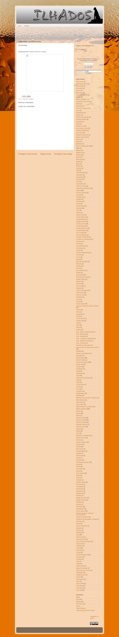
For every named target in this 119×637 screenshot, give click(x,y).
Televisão (79, 550)
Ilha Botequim (80, 358)
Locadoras (79, 391)
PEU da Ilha (79, 455)
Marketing (79, 395)
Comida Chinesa (81, 221)
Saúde (78, 523)
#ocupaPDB (79, 86)
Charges (78, 199)
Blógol (78, 597)
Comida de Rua (80, 223)
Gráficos (78, 329)
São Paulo (79, 521)
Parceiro (78, 440)
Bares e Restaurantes (82, 146)
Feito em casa (80, 295)
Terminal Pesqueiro (82, 554)
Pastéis (78, 446)
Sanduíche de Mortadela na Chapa (86, 519)
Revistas (78, 504)
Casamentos (80, 183)
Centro (78, 190)
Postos (78, 471)
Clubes (78, 212)
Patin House (79, 449)
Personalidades (80, 451)
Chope (78, 203)
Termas (78, 552)
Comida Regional (81, 230)
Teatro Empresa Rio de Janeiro (85, 610)
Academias (79, 92)
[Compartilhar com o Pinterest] (30, 96)
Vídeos (78, 577)
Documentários (80, 270)
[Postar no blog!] (25, 96)
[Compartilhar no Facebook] (28, 96)
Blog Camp (79, 159)
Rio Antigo (79, 506)
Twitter (78, 563)
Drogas (78, 272)
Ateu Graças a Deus (82, 128)
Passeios (79, 444)
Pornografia (79, 469)
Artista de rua (80, 126)
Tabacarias (79, 543)
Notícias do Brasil (81, 422)
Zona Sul (79, 590)
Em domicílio (80, 274)
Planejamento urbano (82, 462)
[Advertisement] (59, 34)
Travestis (79, 559)
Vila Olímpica (80, 579)
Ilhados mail (79, 364)
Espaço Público (80, 279)
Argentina (79, 121)
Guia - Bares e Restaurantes (84, 332)
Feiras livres (79, 292)
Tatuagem (79, 546)
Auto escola (79, 132)
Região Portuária (81, 500)
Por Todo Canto (81, 604)
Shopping (79, 532)
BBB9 (77, 148)
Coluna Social (80, 215)
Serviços (78, 530)
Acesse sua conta (81, 49)
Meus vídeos (80, 404)
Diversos (25, 99)
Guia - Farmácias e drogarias (85, 338)
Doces (78, 268)
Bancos (78, 139)
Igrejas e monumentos (82, 353)
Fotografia (79, 314)
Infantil (78, 371)
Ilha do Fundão (80, 360)
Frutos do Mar (80, 318)
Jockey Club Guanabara (83, 377)
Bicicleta (78, 155)
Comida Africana (81, 217)
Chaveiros (79, 201)
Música (78, 413)
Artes (77, 124)
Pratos (78, 477)
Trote (77, 561)
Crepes (78, 250)
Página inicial (45, 154)
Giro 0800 (79, 599)
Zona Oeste (79, 588)
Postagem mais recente (27, 154)
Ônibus (78, 431)
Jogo (77, 380)
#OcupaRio (79, 88)
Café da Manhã (80, 172)
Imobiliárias (79, 369)
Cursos (78, 257)
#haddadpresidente (82, 84)
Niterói (78, 415)
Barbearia (79, 143)
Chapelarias (79, 197)
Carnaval (79, 179)
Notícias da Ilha (80, 417)
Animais (78, 115)
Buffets (78, 166)
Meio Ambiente (80, 400)
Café (77, 170)
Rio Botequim (80, 509)
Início (19, 26)
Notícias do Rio (80, 426)
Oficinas (78, 429)
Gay (77, 323)
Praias (78, 475)
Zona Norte (79, 586)
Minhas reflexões (81, 409)
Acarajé (78, 97)
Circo (77, 210)
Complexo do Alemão (82, 237)
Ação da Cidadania (81, 95)
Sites (77, 534)
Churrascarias (80, 206)
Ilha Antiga (79, 355)
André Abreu (80, 112)
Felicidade (79, 297)
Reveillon (79, 502)
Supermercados (81, 539)
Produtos (79, 480)
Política (78, 466)
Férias (78, 299)
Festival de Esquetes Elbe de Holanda (87, 306)
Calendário (79, 175)
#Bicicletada (79, 81)
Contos (78, 243)
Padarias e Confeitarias (83, 435)
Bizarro (78, 157)
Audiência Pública (81, 130)
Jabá (77, 375)
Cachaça (78, 168)
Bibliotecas (79, 152)
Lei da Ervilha (80, 384)
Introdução (79, 373)
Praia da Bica (80, 473)
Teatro (78, 548)
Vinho (78, 581)
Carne (78, 181)
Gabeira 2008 (80, 320)
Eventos (78, 283)
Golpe (78, 327)
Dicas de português (82, 261)
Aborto (78, 90)
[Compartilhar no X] (26, 96)
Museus (78, 411)
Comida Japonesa (81, 228)
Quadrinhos (79, 491)
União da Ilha (80, 566)
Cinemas (78, 208)
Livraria (78, 386)
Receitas (78, 495)
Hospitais (79, 351)
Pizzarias (79, 460)
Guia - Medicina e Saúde (83, 340)
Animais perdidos (81, 119)
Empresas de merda (82, 277)
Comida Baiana (80, 219)
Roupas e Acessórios (82, 517)
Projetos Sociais (81, 482)
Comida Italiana (80, 226)
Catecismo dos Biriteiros (83, 188)
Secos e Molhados (81, 526)
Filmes (78, 309)
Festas (78, 301)
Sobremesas (80, 537)
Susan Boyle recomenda (83, 541)
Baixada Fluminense (82, 135)
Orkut (77, 433)
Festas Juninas (80, 303)
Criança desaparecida (82, 252)
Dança (78, 259)
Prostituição (79, 486)
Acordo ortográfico (81, 99)
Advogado (79, 106)
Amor (77, 110)
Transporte (79, 557)
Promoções (79, 484)
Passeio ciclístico (81, 442)
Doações (78, 266)
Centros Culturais (81, 192)
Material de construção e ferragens (86, 397)
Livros (78, 389)
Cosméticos (79, 248)
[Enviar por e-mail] (23, 96)
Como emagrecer (81, 235)
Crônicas (78, 255)
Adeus (78, 103)
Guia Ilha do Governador (83, 345)
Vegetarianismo (80, 574)
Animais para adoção (82, 117)
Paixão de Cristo (81, 437)
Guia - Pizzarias (81, 343)
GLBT (78, 325)
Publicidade (79, 489)
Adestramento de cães (83, 101)
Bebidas (78, 150)
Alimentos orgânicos (82, 108)
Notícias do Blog (81, 420)
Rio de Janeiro (80, 511)
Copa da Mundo (81, 246)
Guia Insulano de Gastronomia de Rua (87, 347)
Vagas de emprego (81, 568)
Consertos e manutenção (83, 239)
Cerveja (78, 195)
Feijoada (78, 288)
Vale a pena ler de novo (83, 570)
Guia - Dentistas (81, 336)
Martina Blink (80, 601)
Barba (78, 141)
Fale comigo (79, 286)
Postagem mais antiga (63, 154)
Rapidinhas (79, 493)
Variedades (79, 572)
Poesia (78, 464)
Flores (78, 312)
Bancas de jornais (81, 137)
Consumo (79, 241)
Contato (26, 26)
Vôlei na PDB (80, 583)
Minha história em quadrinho (84, 406)
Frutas (78, 316)
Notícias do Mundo (81, 424)
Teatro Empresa (81, 608)
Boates (78, 161)
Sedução (78, 528)
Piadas (78, 457)
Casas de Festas (81, 186)
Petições (78, 453)
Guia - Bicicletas (81, 334)
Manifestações (80, 393)
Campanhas (79, 177)
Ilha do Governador (82, 362)
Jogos (78, 382)
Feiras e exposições (82, 290)
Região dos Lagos (81, 497)
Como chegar (80, 232)
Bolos (77, 164)
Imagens (31, 99)
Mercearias (79, 402)
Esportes (78, 281)
